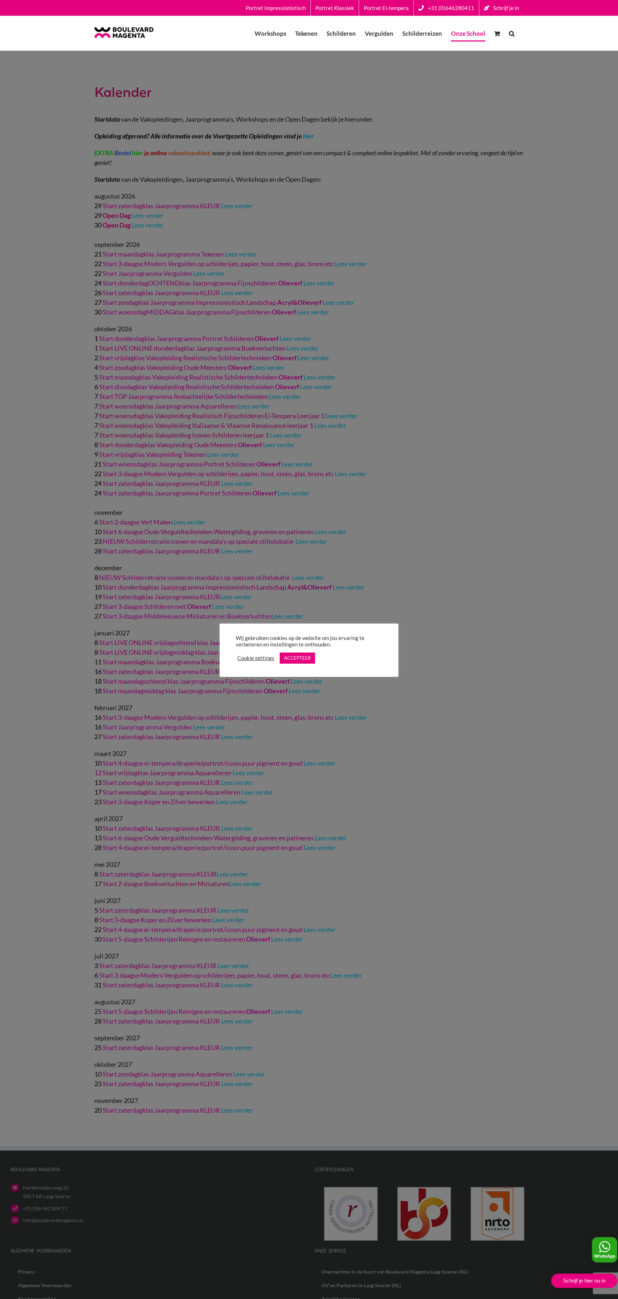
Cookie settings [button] (255, 658)
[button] (512, 33)
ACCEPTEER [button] (297, 658)
